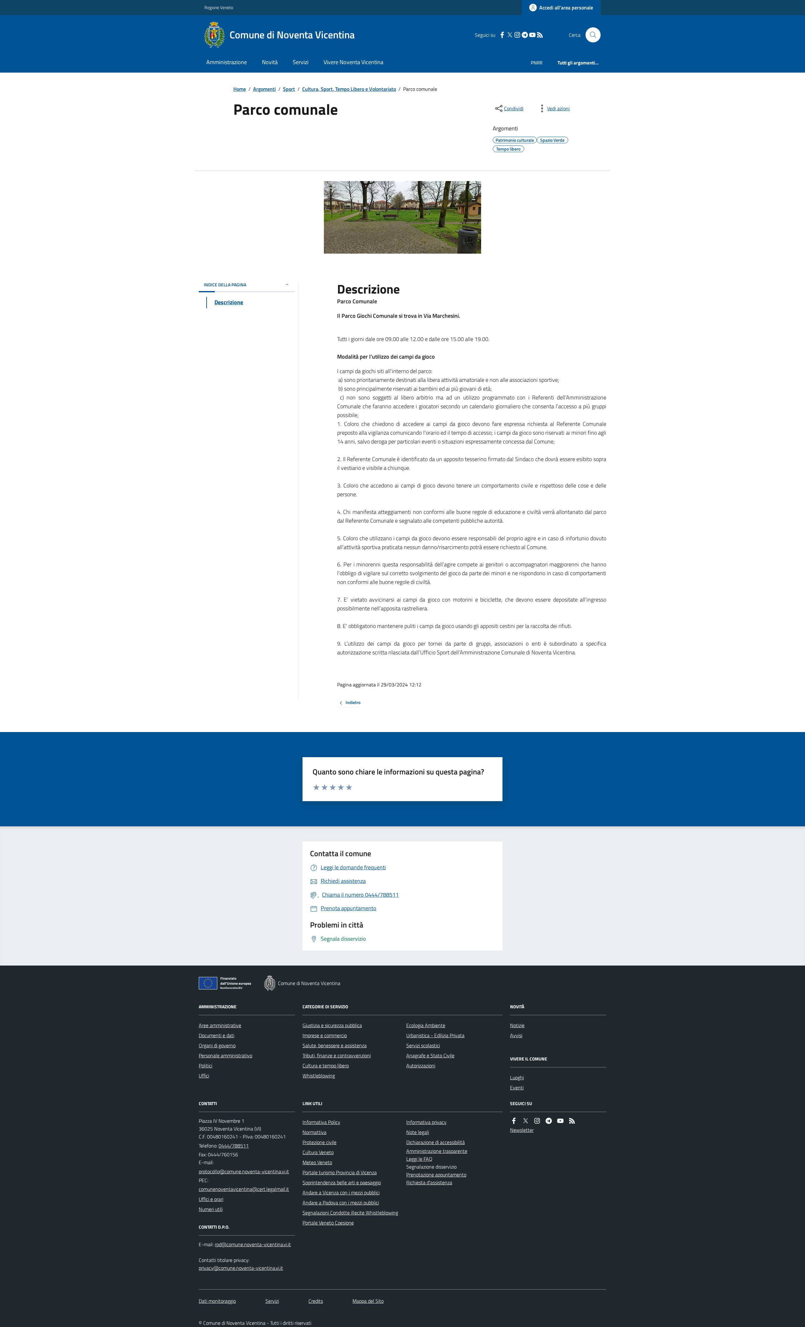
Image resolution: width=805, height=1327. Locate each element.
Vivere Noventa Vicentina (353, 62)
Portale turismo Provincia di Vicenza (340, 1172)
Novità (270, 62)
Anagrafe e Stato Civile (430, 1055)
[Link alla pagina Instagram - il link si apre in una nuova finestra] (517, 35)
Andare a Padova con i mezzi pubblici (341, 1202)
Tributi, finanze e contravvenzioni (337, 1055)
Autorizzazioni (420, 1065)
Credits (315, 1301)
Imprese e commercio (325, 1035)
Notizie (517, 1025)
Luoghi (517, 1077)
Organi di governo (217, 1045)
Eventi (517, 1087)
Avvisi (516, 1035)
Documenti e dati (216, 1035)
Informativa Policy (321, 1122)
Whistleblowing (319, 1075)
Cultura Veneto (318, 1152)
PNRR (536, 62)
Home (239, 89)
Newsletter (522, 1130)
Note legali (417, 1132)
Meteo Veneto (317, 1162)
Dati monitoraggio (217, 1301)
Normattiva (314, 1132)
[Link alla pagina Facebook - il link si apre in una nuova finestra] (502, 35)
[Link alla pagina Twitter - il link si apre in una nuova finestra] (510, 35)
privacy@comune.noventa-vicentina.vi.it (241, 1268)
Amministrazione (226, 62)
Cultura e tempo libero (326, 1065)
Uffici (204, 1075)
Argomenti (264, 89)
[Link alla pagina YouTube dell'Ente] (560, 1121)
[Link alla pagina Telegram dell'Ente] (548, 1121)
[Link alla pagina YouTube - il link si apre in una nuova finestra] (532, 35)
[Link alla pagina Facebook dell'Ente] (514, 1121)
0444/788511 (234, 1145)
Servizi (300, 62)
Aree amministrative (220, 1025)
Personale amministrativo (225, 1055)
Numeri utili (211, 1209)
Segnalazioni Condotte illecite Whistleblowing (350, 1212)
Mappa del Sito (368, 1301)
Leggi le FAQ (419, 1159)
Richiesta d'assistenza (429, 1182)
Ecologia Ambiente (425, 1025)
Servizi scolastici (423, 1045)
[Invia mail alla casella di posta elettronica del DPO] (253, 1244)
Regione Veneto (218, 7)
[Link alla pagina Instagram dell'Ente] (537, 1121)
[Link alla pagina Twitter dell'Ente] (525, 1121)
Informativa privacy (426, 1122)
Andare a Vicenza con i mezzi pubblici (341, 1192)
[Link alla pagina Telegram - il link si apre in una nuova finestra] (525, 35)
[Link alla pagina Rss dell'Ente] (572, 1121)
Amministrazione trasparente (436, 1151)
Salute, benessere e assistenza (335, 1045)
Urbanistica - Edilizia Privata (435, 1035)
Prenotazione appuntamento (436, 1174)
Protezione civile (319, 1142)
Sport (289, 89)
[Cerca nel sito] (590, 34)
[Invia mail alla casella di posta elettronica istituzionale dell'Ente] (244, 1171)
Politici (205, 1065)
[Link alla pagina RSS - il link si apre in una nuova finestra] (540, 35)
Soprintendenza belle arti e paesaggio (342, 1182)
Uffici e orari (211, 1199)
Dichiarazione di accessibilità (435, 1142)
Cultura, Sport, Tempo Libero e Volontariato (349, 89)
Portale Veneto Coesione (328, 1222)
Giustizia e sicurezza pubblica (332, 1025)
